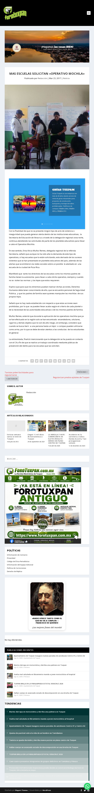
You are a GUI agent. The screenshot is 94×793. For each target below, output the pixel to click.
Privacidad (11, 558)
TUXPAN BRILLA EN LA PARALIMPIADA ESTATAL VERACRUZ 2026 (38, 684)
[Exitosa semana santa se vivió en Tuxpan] (16, 425)
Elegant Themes (21, 790)
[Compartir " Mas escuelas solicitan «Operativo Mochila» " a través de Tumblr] (46, 361)
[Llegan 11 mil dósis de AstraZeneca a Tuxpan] (37, 425)
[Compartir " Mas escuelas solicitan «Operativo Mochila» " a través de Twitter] (36, 361)
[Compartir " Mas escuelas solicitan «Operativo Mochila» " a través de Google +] (41, 361)
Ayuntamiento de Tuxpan (32, 658)
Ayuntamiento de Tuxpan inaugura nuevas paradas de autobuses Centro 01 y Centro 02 (49, 656)
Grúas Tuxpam (63, 189)
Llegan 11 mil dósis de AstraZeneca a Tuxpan (36, 436)
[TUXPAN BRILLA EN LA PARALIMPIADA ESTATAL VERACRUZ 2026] (10, 685)
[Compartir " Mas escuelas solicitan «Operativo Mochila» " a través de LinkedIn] (55, 361)
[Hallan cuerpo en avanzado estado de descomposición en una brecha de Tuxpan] (10, 694)
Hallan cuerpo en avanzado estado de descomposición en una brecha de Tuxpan (46, 693)
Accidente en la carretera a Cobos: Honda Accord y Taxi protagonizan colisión (77, 438)
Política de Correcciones (16, 568)
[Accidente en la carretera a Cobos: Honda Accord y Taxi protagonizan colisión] (78, 425)
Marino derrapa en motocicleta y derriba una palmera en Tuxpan (40, 665)
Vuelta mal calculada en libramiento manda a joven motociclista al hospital (44, 674)
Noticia (66, 78)
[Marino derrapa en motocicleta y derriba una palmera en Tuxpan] (10, 666)
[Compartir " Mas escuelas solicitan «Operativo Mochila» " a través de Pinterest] (50, 361)
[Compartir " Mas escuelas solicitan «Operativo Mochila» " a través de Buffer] (59, 361)
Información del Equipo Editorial (20, 565)
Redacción (42, 78)
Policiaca (27, 667)
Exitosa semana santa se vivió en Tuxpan (14, 436)
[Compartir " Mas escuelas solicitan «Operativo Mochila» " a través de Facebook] (32, 361)
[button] (87, 786)
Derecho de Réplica (14, 571)
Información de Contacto (17, 555)
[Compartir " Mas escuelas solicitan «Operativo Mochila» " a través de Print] (73, 361)
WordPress (47, 790)
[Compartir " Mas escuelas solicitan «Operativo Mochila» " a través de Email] (68, 361)
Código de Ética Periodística (18, 561)
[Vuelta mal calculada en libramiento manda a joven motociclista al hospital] (10, 676)
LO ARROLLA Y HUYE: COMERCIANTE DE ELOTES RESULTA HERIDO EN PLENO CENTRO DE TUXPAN (56, 438)
